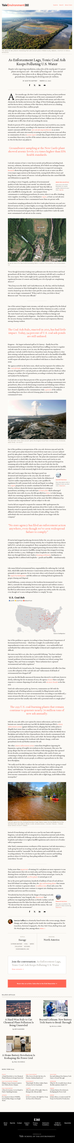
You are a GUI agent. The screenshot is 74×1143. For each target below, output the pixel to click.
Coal (26, 943)
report (44, 197)
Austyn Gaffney (31, 81)
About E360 (68, 5)
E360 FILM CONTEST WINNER (10, 1081)
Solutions (53, 1074)
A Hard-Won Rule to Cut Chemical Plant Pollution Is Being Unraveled (18, 1022)
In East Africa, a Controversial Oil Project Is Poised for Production (60, 1098)
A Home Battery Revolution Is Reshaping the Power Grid (18, 1057)
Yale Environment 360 (15, 5)
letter (48, 493)
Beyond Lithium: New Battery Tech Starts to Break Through (55, 1021)
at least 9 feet (43, 491)
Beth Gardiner (19, 1029)
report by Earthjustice (18, 576)
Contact (19, 1123)
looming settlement (44, 555)
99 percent (24, 869)
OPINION (4, 1095)
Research (11, 170)
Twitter (34, 85)
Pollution (18, 946)
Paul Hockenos (19, 1061)
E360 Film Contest (31, 1074)
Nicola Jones (56, 1026)
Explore (55, 5)
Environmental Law (22, 949)
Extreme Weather (16, 943)
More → (42, 928)
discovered (39, 897)
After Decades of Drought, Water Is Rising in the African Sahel (36, 1091)
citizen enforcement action (24, 746)
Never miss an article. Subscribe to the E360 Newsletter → (37, 983)
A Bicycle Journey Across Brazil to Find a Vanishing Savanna (12, 1091)
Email (44, 85)
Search (61, 5)
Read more (62, 485)
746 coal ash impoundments (41, 130)
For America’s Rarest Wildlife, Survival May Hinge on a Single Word (11, 1098)
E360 (37, 1120)
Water (32, 943)
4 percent (48, 390)
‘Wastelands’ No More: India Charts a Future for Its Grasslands (37, 1084)
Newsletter (67, 1123)
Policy (4, 1074)
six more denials (52, 682)
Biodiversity (30, 1081)
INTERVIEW (53, 1081)
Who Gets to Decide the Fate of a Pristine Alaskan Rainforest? (36, 1077)
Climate (28, 1088)
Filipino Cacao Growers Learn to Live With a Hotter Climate (12, 1084)
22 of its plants (32, 877)
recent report (31, 135)
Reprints (12, 1123)
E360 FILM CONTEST (7, 1088)
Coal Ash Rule (15, 368)
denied (50, 680)
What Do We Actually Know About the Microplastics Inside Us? (60, 1084)
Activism (27, 946)
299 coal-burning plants (47, 883)
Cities (27, 1095)
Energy (22, 939)
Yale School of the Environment (37, 1136)
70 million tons (41, 886)
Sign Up (61, 189)
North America (51, 939)
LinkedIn (39, 85)
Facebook (29, 85)
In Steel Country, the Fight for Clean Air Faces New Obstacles (37, 1098)
